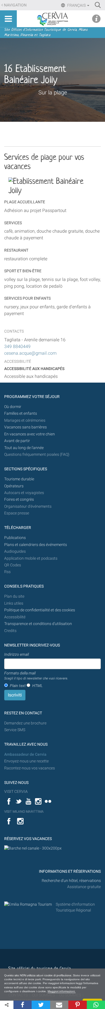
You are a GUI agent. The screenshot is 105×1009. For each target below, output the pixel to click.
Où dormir (12, 406)
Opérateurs (14, 486)
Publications (15, 537)
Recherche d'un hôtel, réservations (71, 880)
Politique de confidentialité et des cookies (39, 610)
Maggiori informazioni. (62, 991)
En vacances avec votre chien (30, 434)
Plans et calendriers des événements (35, 544)
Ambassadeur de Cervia (25, 754)
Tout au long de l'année (24, 447)
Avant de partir (17, 440)
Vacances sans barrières (25, 427)
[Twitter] (41, 1005)
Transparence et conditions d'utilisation (38, 623)
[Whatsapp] (96, 1005)
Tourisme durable (19, 479)
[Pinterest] (77, 1005)
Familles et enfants (20, 413)
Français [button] (76, 5)
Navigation (15, 5)
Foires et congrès (19, 499)
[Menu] (8, 18)
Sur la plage (52, 92)
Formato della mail (36, 675)
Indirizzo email (16, 654)
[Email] (59, 1005)
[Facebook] (22, 1005)
